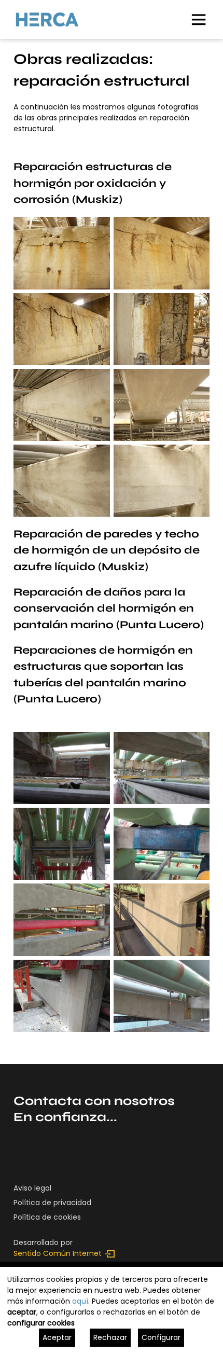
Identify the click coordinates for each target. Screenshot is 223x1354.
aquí (80, 1301)
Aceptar (57, 1337)
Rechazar (110, 1337)
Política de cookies (47, 1217)
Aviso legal (32, 1188)
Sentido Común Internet (57, 1253)
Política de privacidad (52, 1202)
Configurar (161, 1337)
